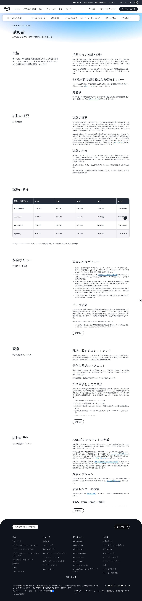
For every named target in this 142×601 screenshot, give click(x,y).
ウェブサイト (117, 142)
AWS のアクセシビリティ (112, 561)
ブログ (14, 568)
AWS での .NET (78, 549)
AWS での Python (79, 553)
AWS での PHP (78, 561)
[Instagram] (115, 586)
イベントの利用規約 (110, 573)
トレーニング (48, 545)
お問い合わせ (108, 541)
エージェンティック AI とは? (23, 549)
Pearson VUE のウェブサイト (107, 275)
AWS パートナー (49, 569)
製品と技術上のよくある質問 (53, 561)
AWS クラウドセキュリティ (22, 560)
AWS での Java (78, 557)
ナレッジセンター (109, 553)
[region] (71, 218)
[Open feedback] (140, 300)
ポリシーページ (89, 86)
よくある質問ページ (113, 481)
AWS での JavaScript (80, 565)
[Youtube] (122, 586)
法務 (104, 565)
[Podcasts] (125, 586)
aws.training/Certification (119, 454)
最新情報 (15, 564)
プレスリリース (18, 572)
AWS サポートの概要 (110, 557)
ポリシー (21, 25)
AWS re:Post (107, 549)
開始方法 (46, 541)
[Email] (129, 586)
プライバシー (16, 591)
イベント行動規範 (109, 569)
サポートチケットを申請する (113, 545)
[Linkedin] (112, 586)
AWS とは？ (16, 541)
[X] (105, 586)
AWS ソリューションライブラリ (54, 553)
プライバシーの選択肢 (42, 591)
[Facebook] (109, 586)
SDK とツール (78, 545)
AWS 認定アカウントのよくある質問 (106, 461)
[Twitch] (119, 586)
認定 (13, 25)
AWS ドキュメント (102, 458)
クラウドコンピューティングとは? (25, 545)
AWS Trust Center (49, 549)
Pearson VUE (91, 493)
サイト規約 (28, 591)
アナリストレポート (50, 565)
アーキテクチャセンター (52, 557)
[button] (30, 9)
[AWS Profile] (136, 2)
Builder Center (78, 541)
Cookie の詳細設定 (18, 594)
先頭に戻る (70, 577)
